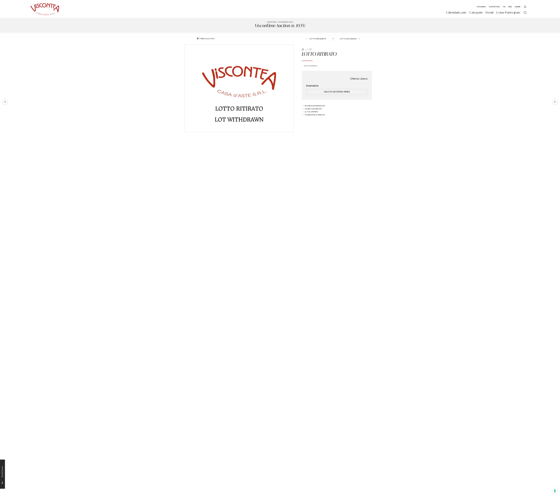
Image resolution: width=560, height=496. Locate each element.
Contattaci (494, 7)
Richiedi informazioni (315, 106)
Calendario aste (456, 12)
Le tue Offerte (311, 112)
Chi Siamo (481, 7)
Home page (271, 22)
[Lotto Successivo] (555, 102)
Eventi (489, 12)
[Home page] (44, 9)
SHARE (517, 7)
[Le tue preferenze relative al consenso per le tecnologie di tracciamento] (555, 491)
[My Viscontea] (525, 6)
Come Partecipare (508, 12)
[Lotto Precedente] (5, 102)
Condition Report (313, 109)
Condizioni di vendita (315, 115)
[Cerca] (525, 12)
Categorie (476, 12)
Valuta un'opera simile (337, 91)
